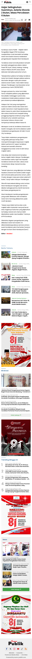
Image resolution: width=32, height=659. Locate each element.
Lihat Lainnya (15, 415)
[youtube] (18, 648)
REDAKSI (11, 653)
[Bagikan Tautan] (22, 19)
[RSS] (25, 648)
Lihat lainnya (15, 589)
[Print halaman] (29, 19)
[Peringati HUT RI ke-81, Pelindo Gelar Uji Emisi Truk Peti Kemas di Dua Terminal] (7, 583)
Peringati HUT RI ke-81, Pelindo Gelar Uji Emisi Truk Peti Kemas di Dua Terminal (20, 582)
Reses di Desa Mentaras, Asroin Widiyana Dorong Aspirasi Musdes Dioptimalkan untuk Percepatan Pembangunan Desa (15, 403)
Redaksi (9, 234)
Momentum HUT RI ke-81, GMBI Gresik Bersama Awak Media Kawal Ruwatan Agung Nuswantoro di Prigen (21, 304)
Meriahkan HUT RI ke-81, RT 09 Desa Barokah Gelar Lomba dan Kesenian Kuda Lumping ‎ (17, 465)
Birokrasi (14, 264)
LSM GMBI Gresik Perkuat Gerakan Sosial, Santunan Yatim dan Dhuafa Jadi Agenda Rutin (16, 472)
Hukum (14, 252)
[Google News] (21, 648)
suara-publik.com (10, 18)
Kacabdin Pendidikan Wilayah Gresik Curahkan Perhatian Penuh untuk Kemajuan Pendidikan (15, 410)
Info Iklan (24, 655)
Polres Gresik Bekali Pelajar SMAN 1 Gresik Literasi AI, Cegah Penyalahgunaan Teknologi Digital (20, 574)
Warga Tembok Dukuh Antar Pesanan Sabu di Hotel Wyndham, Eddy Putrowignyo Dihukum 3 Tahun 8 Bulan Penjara (17, 484)
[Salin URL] (25, 19)
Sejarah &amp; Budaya (19, 298)
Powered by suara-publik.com (16, 657)
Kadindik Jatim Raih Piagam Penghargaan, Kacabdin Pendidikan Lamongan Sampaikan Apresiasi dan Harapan (15, 397)
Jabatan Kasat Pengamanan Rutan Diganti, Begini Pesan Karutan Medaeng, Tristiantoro (19, 269)
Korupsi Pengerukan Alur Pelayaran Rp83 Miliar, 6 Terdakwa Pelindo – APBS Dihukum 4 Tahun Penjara (18, 478)
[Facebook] (6, 648)
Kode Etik (19, 653)
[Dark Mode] (27, 2)
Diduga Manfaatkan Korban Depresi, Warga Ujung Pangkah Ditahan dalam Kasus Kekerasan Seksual (20, 258)
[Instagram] (14, 648)
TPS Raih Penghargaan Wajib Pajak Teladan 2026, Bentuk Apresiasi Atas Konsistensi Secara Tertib (20, 292)
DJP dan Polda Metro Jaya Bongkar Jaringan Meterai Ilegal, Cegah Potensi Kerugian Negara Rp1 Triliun (21, 316)
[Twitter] (10, 648)
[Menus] (2, 2)
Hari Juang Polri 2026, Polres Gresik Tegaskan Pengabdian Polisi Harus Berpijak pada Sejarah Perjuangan (20, 281)
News (13, 275)
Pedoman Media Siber (12, 655)
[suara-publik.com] (8, 2)
